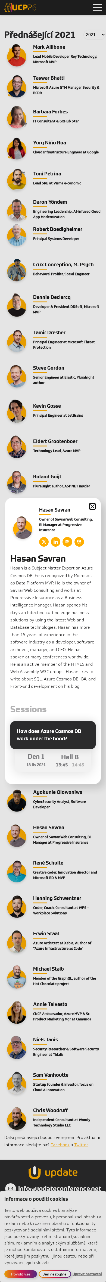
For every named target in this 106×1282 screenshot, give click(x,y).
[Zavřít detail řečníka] (92, 506)
